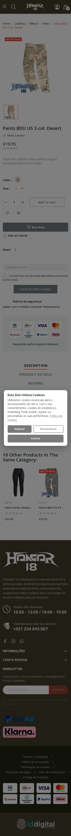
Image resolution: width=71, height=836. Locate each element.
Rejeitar (19, 429)
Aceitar (35, 438)
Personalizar (48, 429)
